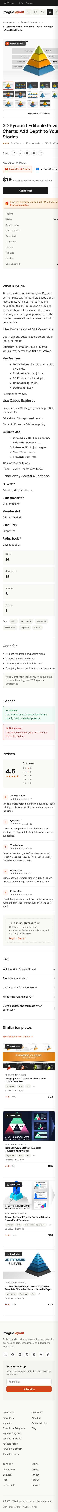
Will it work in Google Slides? (19, 969)
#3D (13, 621)
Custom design (39, 1423)
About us (36, 1418)
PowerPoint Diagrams (14, 1428)
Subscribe (29, 1389)
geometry (11, 1294)
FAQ (5, 1480)
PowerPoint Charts (30, 22)
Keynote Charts (11, 1454)
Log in (12, 938)
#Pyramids (26, 621)
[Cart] (50, 12)
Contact (29, 3)
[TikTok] (48, 1354)
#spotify (25, 627)
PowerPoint (9, 1418)
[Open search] (35, 12)
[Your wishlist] (42, 12)
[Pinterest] (27, 1354)
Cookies (36, 1485)
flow (21, 1086)
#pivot (37, 627)
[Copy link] (13, 153)
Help (21, 3)
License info (9, 1485)
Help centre (9, 1469)
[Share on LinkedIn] (27, 153)
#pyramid (41, 621)
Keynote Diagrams (12, 1433)
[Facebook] (12, 1354)
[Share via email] (41, 153)
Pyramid (11, 1086)
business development (35, 1225)
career (10, 1225)
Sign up (21, 938)
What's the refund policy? (18, 996)
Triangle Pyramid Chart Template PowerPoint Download (23, 1149)
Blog (34, 1428)
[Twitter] (5, 1354)
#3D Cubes (10, 627)
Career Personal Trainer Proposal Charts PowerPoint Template (27, 1218)
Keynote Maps (10, 1443)
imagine (13, 12)
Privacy (35, 1474)
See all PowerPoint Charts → (18, 1036)
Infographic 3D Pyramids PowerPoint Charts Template (25, 1080)
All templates (9, 22)
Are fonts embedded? (15, 978)
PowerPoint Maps (12, 1438)
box (18, 1225)
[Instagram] (34, 1354)
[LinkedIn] (20, 1354)
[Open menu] (28, 12)
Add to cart (25, 190)
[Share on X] (20, 153)
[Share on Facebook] (34, 153)
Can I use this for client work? (20, 987)
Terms (35, 1469)
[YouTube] (41, 1354)
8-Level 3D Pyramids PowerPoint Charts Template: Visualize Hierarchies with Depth (28, 1288)
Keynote (7, 1423)
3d (28, 1086)
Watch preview (17, 43)
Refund (35, 1480)
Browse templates (19, 205)
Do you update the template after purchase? (22, 1007)
